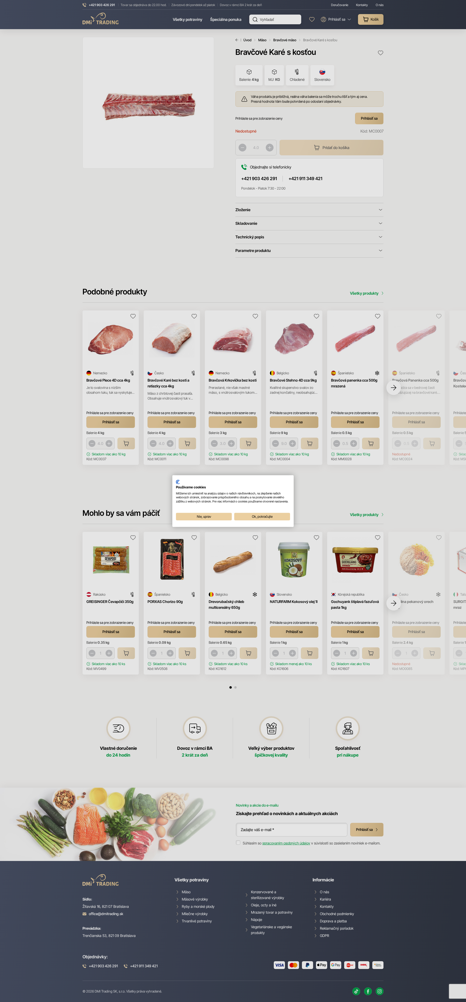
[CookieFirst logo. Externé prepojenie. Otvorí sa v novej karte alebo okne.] (178, 482)
